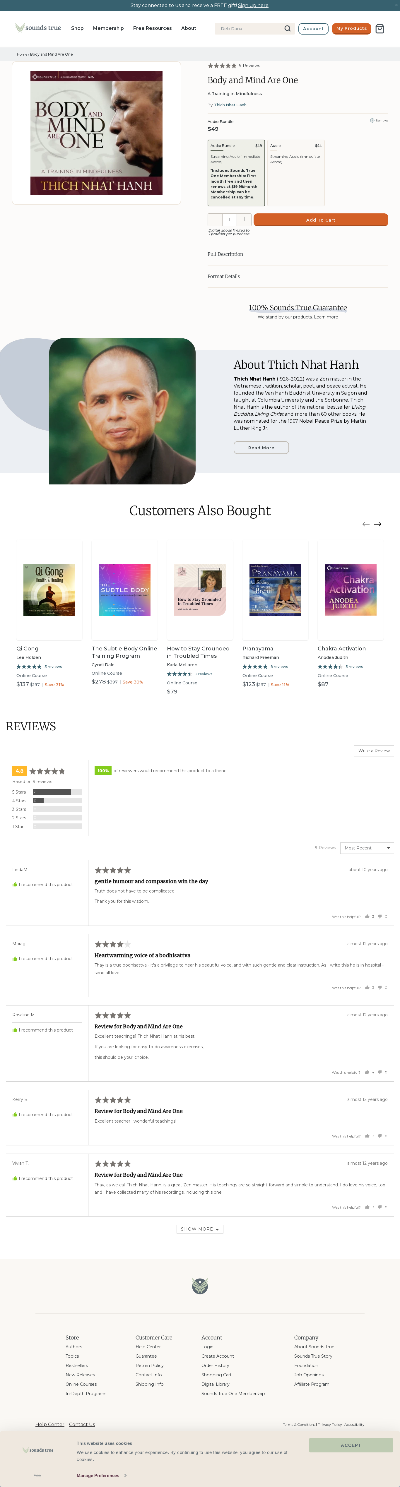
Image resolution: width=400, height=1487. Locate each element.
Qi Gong (27, 648)
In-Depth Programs (86, 1393)
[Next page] (378, 525)
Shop (77, 28)
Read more (261, 447)
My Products (351, 28)
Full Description (225, 254)
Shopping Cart (216, 1375)
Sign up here (253, 5)
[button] (234, 65)
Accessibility (354, 1424)
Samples (382, 120)
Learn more (326, 317)
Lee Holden (28, 657)
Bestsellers (77, 1365)
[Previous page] (366, 525)
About (188, 28)
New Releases (80, 1375)
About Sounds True (314, 1346)
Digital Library (215, 1384)
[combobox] (255, 29)
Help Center (148, 1346)
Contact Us (82, 1424)
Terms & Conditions (299, 1424)
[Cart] (380, 29)
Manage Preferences (98, 1475)
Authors (74, 1346)
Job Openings (309, 1375)
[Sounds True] (38, 29)
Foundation (306, 1365)
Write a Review (374, 750)
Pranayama (257, 648)
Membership (108, 28)
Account (313, 28)
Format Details (224, 276)
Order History (215, 1365)
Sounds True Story (313, 1356)
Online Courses (81, 1384)
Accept (351, 1445)
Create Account (217, 1356)
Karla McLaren (182, 664)
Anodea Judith (333, 657)
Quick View (49, 630)
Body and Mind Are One (51, 54)
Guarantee (146, 1356)
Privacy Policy (330, 1424)
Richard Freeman (260, 657)
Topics (72, 1356)
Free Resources (152, 28)
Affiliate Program (311, 1384)
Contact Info (149, 1375)
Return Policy (150, 1365)
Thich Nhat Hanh (230, 104)
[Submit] (288, 29)
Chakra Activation (342, 648)
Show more (197, 1229)
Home (22, 54)
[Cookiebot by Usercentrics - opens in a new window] (38, 1475)
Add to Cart (321, 220)
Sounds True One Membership (233, 1393)
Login (207, 1346)
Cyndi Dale (103, 664)
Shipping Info (150, 1384)
